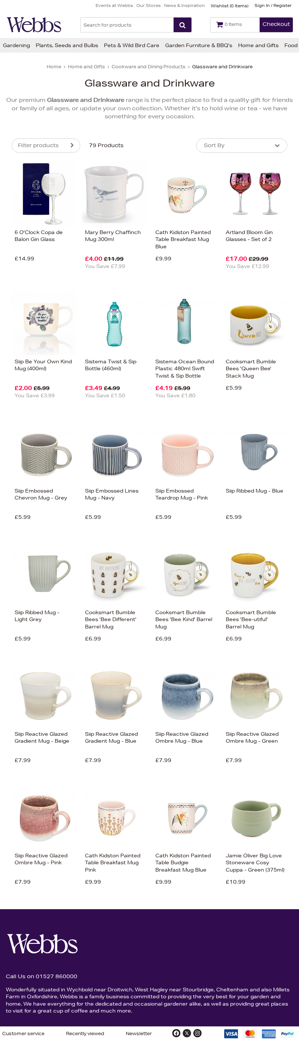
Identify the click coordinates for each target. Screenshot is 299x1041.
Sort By (214, 145)
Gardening (16, 45)
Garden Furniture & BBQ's (198, 45)
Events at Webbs (114, 5)
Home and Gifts (258, 45)
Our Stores (148, 5)
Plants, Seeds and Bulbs (67, 45)
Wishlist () (229, 5)
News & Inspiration (184, 5)
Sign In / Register (273, 5)
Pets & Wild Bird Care (131, 45)
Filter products (38, 145)
